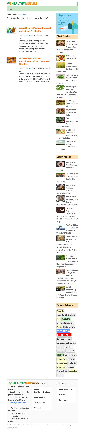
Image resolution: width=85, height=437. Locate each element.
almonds (70, 323)
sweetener (61, 351)
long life (66, 355)
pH (63, 327)
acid (73, 327)
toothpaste (61, 323)
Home (19, 14)
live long (74, 355)
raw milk (60, 347)
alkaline (68, 327)
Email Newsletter (65, 389)
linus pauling (62, 339)
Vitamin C (63, 331)
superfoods (70, 351)
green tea (61, 367)
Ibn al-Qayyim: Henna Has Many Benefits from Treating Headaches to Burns (66, 92)
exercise (66, 319)
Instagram (63, 400)
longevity (61, 359)
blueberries (62, 363)
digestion (73, 371)
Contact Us (38, 408)
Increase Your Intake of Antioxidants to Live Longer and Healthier (34, 61)
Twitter (62, 395)
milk (59, 327)
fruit (59, 319)
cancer (64, 335)
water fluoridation (64, 315)
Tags (24, 14)
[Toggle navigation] (11, 9)
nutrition (64, 371)
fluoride (60, 311)
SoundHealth (29, 35)
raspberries (72, 363)
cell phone (61, 343)
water (70, 339)
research (60, 375)
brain (59, 354)
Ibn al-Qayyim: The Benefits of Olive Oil (72, 103)
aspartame (68, 347)
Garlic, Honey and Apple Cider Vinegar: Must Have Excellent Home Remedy (67, 47)
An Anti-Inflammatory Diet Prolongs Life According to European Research (67, 292)
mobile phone (71, 343)
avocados (70, 367)
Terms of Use (39, 403)
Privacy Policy (39, 397)
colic (74, 315)
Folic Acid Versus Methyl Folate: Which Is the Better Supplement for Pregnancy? (67, 261)
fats (58, 371)
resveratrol (70, 359)
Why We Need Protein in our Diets (71, 112)
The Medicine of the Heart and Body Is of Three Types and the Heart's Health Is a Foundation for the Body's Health (67, 245)
